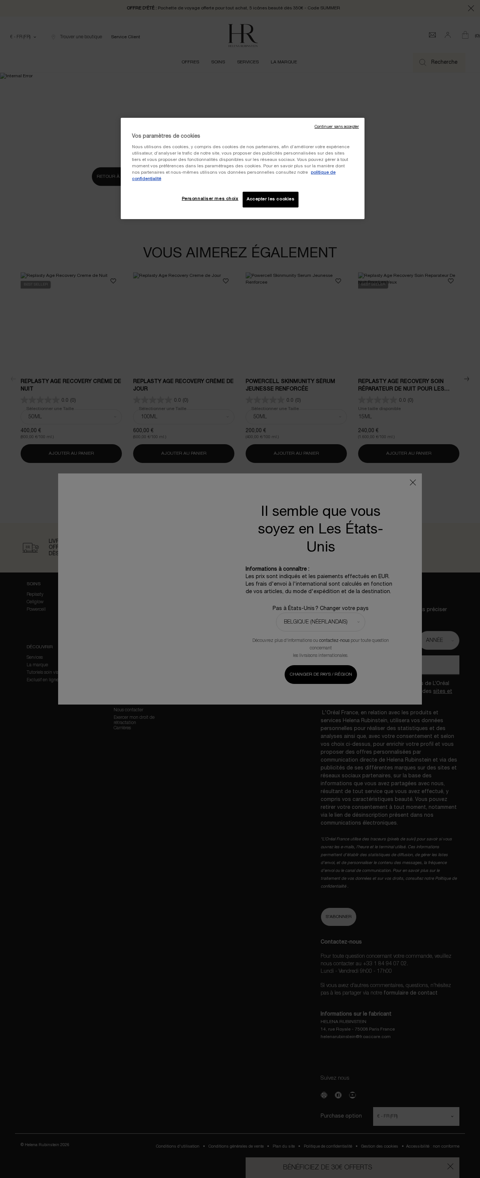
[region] (242, 168)
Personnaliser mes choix (210, 199)
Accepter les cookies (270, 199)
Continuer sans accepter (337, 127)
